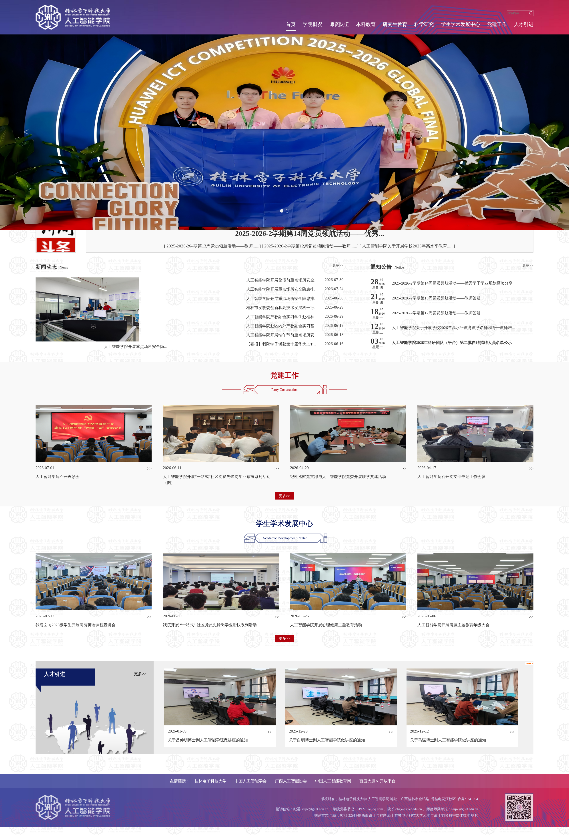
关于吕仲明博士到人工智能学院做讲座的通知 (208, 740)
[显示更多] (529, 663)
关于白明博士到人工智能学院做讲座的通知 (327, 740)
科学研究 (424, 24)
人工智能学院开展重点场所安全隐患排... (282, 289)
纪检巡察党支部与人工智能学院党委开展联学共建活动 (338, 476)
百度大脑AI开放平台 (377, 781)
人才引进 (523, 24)
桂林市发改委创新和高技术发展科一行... (282, 307)
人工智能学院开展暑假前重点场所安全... (282, 280)
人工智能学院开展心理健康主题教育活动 (326, 625)
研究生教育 (395, 24)
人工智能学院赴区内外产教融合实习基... (282, 326)
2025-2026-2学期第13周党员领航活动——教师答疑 (436, 298)
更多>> (337, 265)
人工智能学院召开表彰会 (58, 476)
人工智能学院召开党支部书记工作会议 (451, 476)
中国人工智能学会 (251, 781)
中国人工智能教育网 (333, 781)
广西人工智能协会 (291, 781)
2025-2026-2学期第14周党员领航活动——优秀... (309, 233)
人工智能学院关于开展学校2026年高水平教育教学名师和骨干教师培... (453, 327)
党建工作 (497, 24)
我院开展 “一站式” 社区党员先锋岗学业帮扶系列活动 (210, 625)
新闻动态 (46, 267)
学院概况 (312, 24)
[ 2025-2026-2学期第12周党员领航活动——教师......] (311, 246)
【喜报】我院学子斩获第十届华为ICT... (281, 344)
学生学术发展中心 (460, 24)
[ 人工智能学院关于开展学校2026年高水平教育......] (407, 246)
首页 (291, 24)
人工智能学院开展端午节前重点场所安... (282, 335)
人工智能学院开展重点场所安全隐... (135, 346)
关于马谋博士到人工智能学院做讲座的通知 (448, 740)
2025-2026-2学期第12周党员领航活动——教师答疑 (436, 313)
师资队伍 (339, 24)
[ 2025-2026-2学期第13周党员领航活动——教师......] (213, 246)
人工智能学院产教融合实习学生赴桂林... (282, 317)
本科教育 (366, 24)
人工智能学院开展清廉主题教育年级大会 (453, 625)
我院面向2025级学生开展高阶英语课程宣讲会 (76, 625)
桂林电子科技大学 (210, 781)
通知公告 (381, 267)
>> (149, 468)
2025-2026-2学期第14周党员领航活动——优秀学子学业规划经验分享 (452, 283)
